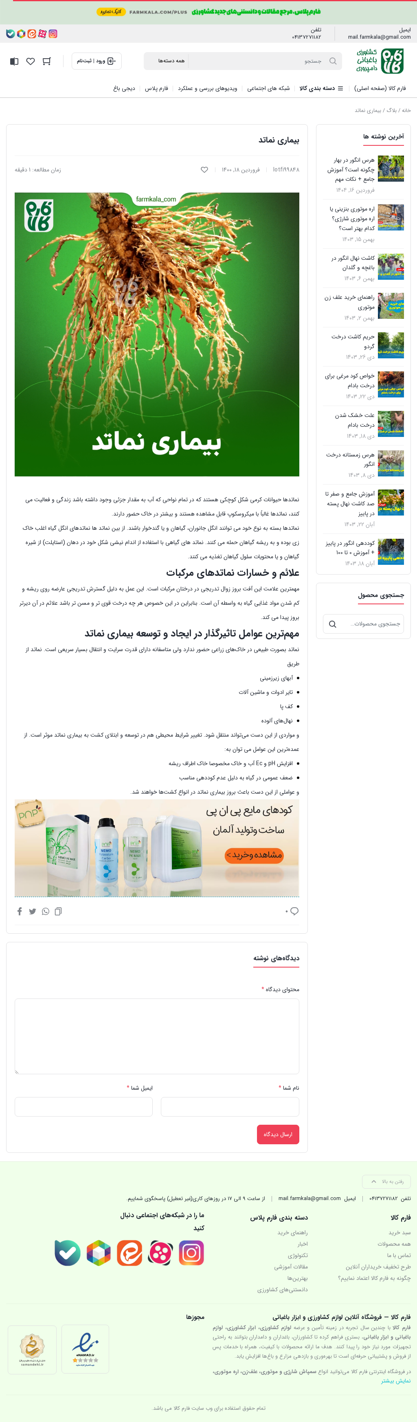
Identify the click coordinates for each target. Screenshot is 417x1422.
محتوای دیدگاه (280, 989)
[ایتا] (31, 33)
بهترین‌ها (298, 1278)
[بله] (10, 33)
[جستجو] (332, 624)
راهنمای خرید (292, 1232)
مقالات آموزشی (291, 1266)
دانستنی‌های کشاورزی (282, 1289)
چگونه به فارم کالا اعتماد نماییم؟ (374, 1278)
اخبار (303, 1244)
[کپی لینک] (58, 911)
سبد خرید (399, 1232)
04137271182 (306, 37)
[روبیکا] (21, 33)
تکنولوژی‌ (298, 1255)
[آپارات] (42, 33)
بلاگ (391, 110)
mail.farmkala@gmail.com (379, 37)
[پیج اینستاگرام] (52, 33)
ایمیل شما (140, 1088)
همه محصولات (394, 1244)
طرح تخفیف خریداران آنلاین (378, 1266)
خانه (406, 110)
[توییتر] (32, 911)
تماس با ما (399, 1255)
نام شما (289, 1088)
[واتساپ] (45, 911)
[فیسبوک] (19, 911)
